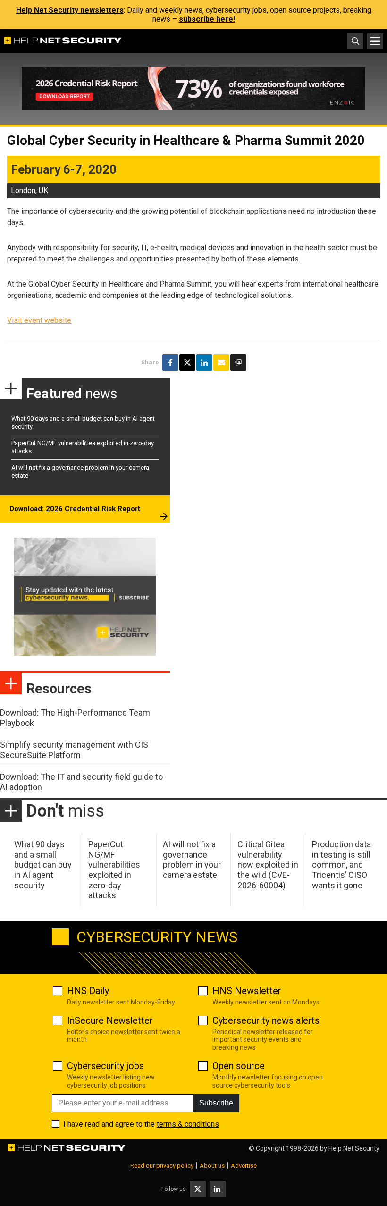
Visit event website (39, 320)
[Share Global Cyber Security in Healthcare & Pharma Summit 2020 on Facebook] (170, 362)
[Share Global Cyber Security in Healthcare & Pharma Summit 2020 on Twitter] (187, 362)
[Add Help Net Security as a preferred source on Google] (238, 362)
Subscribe (216, 1103)
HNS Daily (88, 990)
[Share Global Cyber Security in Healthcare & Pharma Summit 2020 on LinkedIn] (204, 362)
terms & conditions (188, 1124)
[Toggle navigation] (375, 41)
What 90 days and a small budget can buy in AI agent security (43, 864)
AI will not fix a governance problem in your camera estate (192, 859)
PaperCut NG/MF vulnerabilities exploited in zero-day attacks (114, 869)
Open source (238, 1065)
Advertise (244, 1165)
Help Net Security (353, 1148)
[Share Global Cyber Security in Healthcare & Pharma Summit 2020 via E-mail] (221, 362)
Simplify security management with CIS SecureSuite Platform (74, 750)
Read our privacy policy (162, 1165)
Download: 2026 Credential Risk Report (74, 509)
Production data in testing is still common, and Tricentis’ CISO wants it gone (341, 864)
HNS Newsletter (246, 990)
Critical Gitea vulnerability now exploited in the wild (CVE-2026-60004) (267, 864)
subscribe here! (207, 19)
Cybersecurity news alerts (266, 1020)
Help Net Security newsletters (70, 10)
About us (212, 1165)
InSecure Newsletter (110, 1020)
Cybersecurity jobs (105, 1065)
